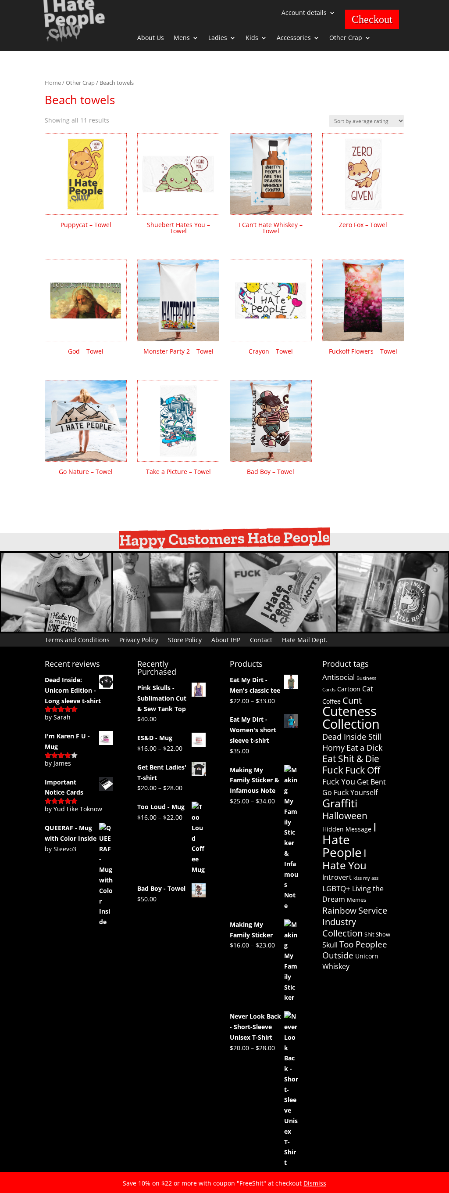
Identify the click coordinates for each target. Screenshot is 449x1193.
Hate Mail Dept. (305, 639)
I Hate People (349, 839)
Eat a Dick (364, 747)
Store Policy (185, 639)
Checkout (372, 19)
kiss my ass (365, 878)
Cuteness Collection (351, 717)
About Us (150, 38)
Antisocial (338, 677)
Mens (182, 38)
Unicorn (366, 956)
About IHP (225, 639)
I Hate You (344, 859)
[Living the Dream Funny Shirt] (168, 629)
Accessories (294, 38)
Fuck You (338, 781)
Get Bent (371, 782)
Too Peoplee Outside (354, 950)
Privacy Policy (138, 639)
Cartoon (348, 689)
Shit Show (377, 934)
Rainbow (339, 910)
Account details (304, 13)
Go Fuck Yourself (350, 792)
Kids (252, 38)
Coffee (331, 701)
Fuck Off (362, 770)
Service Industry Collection (354, 921)
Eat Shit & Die (350, 758)
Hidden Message (346, 829)
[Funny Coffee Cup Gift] (56, 629)
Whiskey (335, 966)
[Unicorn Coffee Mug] (393, 629)
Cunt (352, 700)
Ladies (217, 38)
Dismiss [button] (314, 1183)
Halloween (344, 815)
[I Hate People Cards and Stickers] (280, 629)
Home (53, 83)
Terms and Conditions (77, 639)
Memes (356, 900)
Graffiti (339, 803)
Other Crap (345, 38)
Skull (330, 945)
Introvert (337, 877)
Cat (367, 689)
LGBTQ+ (336, 888)
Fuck (332, 769)
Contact (261, 639)
